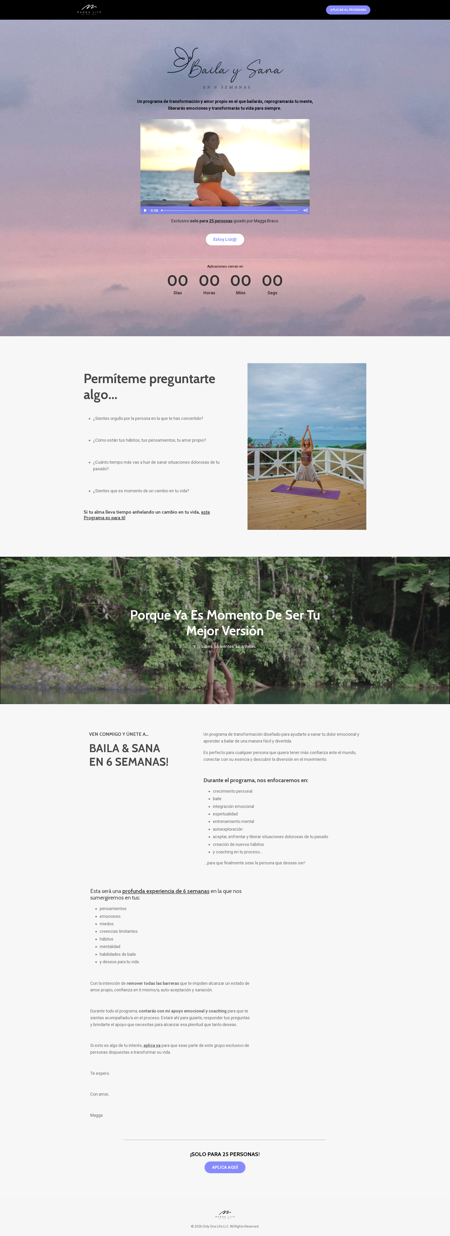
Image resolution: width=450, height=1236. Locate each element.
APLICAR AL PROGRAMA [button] (348, 9)
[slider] (230, 210)
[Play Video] (145, 210)
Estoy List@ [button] (225, 239)
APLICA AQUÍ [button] (225, 1167)
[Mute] (305, 210)
